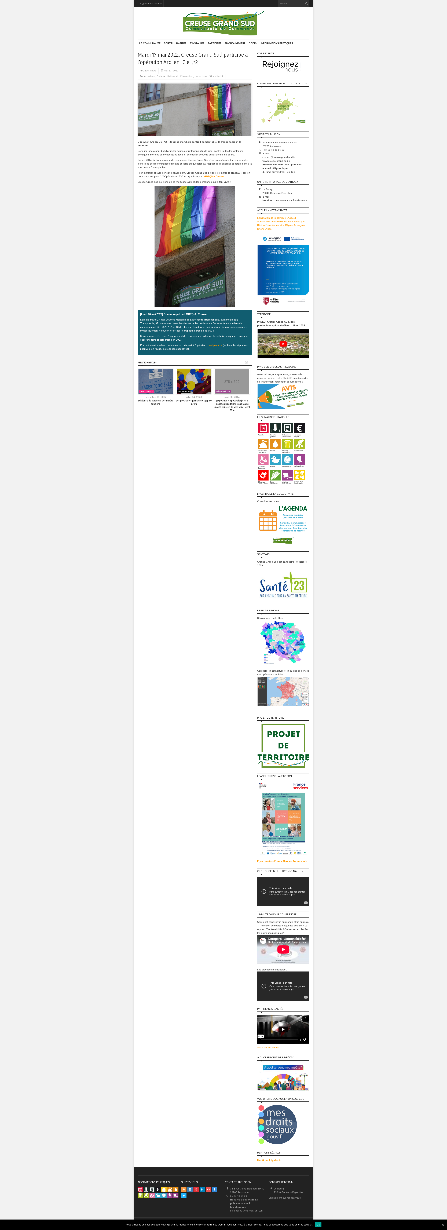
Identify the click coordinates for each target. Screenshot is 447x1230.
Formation (184, 392)
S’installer (197, 43)
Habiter (181, 43)
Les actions (201, 76)
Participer (214, 43)
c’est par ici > (214, 345)
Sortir (168, 43)
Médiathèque (223, 392)
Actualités (149, 76)
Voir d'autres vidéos (268, 1047)
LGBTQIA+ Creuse (213, 176)
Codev (253, 43)
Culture (161, 76)
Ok (318, 1224)
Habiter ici (173, 76)
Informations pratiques (277, 43)
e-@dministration (150, 3)
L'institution (186, 76)
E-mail (265, 153)
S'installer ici (216, 76)
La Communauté (149, 43)
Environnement (235, 43)
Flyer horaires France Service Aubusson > (282, 861)
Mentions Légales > (269, 1160)
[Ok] (442, 1225)
